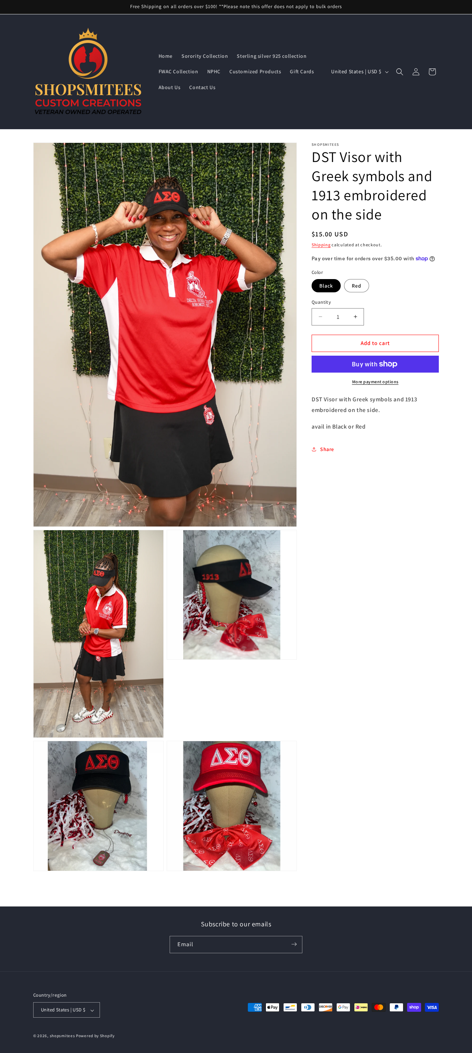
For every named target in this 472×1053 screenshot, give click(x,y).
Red (356, 285)
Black (326, 285)
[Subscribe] (294, 944)
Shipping (321, 244)
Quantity (321, 302)
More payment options (375, 381)
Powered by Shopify (95, 1036)
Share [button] (327, 449)
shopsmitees (62, 1036)
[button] (400, 72)
